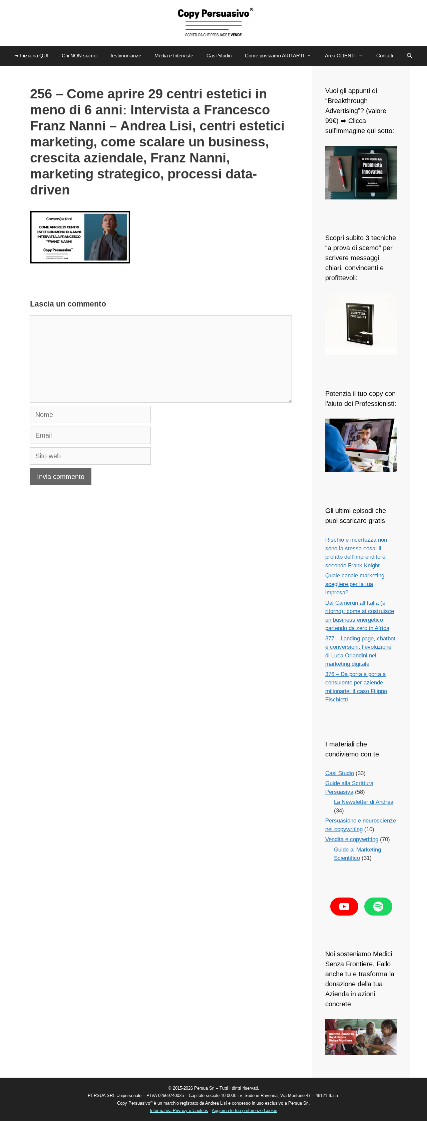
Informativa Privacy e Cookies (179, 1110)
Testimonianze (125, 55)
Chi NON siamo (79, 55)
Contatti (384, 55)
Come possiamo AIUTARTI (274, 55)
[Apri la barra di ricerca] (409, 56)
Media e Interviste (173, 55)
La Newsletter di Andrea (363, 802)
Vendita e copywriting (351, 839)
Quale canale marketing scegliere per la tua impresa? (354, 584)
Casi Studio (219, 55)
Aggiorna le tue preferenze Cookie (244, 1110)
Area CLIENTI (340, 55)
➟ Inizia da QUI (31, 55)
